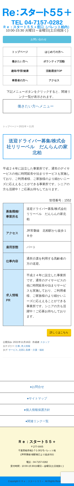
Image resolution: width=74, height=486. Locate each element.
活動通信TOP (54, 70)
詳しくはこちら (59, 332)
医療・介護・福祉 (35, 350)
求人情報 (25, 346)
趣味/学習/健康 (20, 70)
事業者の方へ (20, 80)
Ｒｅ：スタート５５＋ (32, 481)
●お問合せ (37, 386)
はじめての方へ (54, 51)
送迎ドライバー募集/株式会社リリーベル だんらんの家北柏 (37, 146)
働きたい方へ (20, 61)
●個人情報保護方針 (37, 409)
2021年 (23, 126)
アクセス (54, 80)
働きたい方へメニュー (36, 106)
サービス (13, 350)
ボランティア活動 (54, 61)
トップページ (20, 51)
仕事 (17, 346)
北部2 (22, 350)
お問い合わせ (38, 39)
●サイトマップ (37, 398)
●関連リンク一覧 (37, 421)
